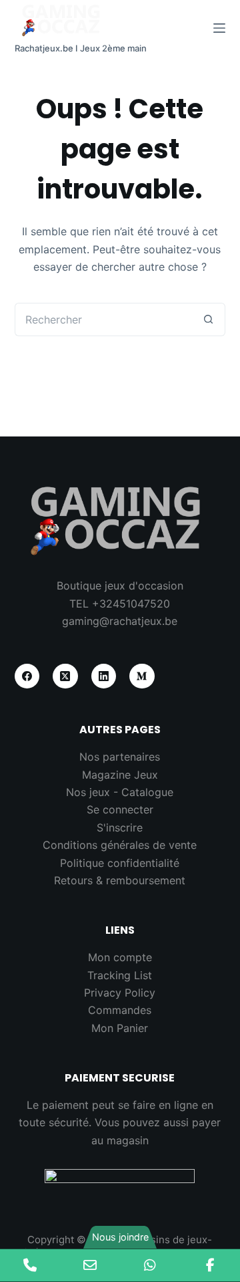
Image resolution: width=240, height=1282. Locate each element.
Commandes (119, 1010)
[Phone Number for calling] (30, 1265)
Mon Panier (119, 1028)
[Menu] (219, 28)
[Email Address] (90, 1265)
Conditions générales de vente (120, 845)
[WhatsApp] (150, 1265)
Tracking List (119, 975)
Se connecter (120, 809)
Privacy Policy (119, 992)
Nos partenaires (119, 756)
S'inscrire (120, 827)
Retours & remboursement (119, 880)
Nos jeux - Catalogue (119, 792)
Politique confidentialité (119, 863)
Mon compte (120, 957)
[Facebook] (27, 676)
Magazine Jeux (120, 774)
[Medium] (142, 676)
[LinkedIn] (104, 676)
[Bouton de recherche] (208, 319)
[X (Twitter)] (65, 676)
